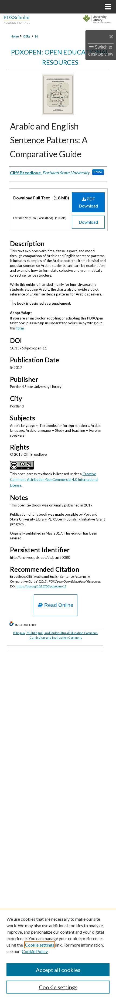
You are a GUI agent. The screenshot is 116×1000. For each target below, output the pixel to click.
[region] (58, 954)
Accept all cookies (58, 970)
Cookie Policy (35, 951)
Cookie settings (39, 944)
